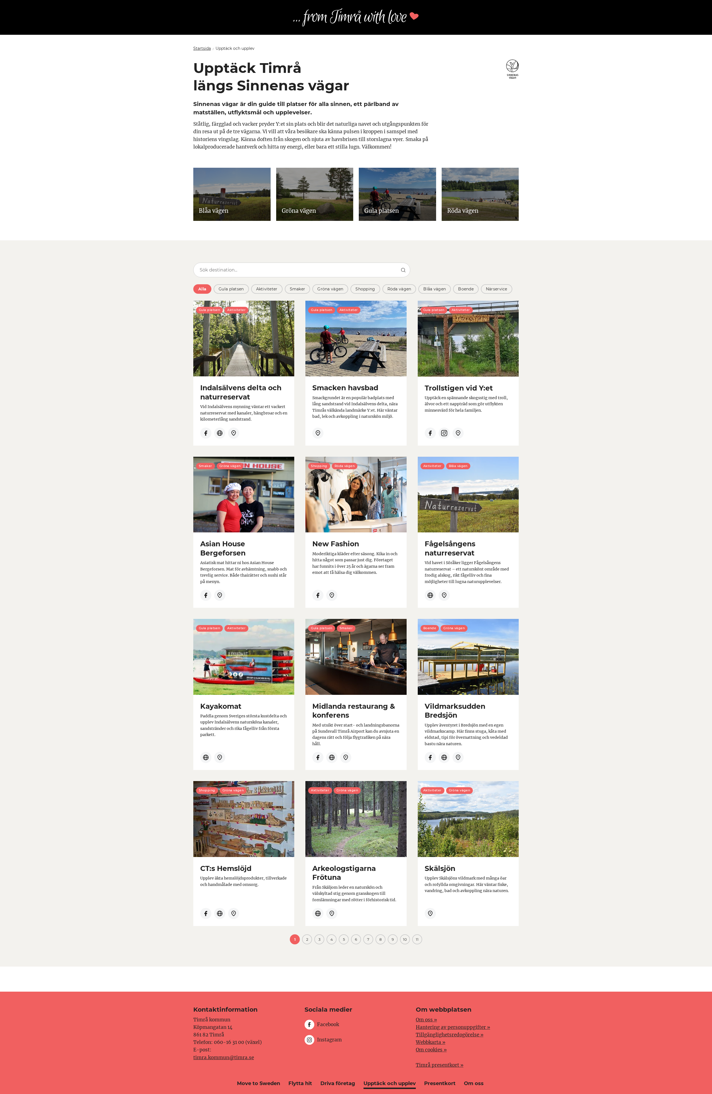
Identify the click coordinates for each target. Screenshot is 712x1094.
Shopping (365, 289)
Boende (466, 289)
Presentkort (440, 1083)
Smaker (297, 289)
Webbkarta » (430, 1042)
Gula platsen (231, 289)
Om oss (474, 1083)
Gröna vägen (330, 289)
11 (417, 939)
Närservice (496, 289)
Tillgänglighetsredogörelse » (449, 1035)
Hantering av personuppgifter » (453, 1027)
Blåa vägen (434, 289)
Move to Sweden (258, 1083)
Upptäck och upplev (390, 1083)
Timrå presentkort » (439, 1065)
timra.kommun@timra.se (223, 1058)
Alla (202, 289)
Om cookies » (431, 1050)
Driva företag (337, 1083)
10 (405, 939)
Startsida (202, 48)
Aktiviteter (267, 289)
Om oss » (426, 1020)
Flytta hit (300, 1083)
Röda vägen (399, 289)
